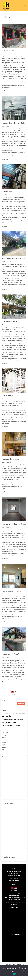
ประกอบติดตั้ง (5, 742)
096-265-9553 (14, 879)
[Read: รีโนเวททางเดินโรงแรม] (14, 307)
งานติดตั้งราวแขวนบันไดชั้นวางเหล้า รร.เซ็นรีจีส (12, 719)
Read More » (5, 91)
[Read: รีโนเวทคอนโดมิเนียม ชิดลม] (14, 576)
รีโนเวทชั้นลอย (7, 191)
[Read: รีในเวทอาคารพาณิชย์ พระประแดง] (14, 509)
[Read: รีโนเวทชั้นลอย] (14, 176)
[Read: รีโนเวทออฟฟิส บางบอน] (14, 444)
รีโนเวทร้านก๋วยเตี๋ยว (9, 51)
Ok (14, 973)
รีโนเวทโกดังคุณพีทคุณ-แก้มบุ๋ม (13, 123)
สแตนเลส (4, 747)
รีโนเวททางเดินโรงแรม (10, 321)
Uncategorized (5, 735)
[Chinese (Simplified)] (12, 888)
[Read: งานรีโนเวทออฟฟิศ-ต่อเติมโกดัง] (14, 243)
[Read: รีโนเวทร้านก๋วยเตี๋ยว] (14, 36)
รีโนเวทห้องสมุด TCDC (10, 395)
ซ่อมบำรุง (4, 737)
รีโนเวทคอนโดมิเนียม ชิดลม (12, 591)
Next (14, 694)
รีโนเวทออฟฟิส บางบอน (10, 459)
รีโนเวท (3, 54)
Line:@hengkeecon (14, 880)
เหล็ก (3, 749)
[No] (26, 970)
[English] (14, 888)
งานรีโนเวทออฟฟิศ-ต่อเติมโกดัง (13, 258)
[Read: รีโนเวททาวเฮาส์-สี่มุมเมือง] (14, 639)
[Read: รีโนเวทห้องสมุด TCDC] (14, 381)
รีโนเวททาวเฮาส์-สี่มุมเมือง (11, 654)
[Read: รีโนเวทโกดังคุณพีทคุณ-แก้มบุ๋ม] (14, 108)
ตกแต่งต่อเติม (5, 740)
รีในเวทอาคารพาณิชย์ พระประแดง (14, 524)
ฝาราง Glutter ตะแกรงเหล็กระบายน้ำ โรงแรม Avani (13, 713)
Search (3, 701)
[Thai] (16, 888)
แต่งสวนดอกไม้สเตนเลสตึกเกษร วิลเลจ (11, 725)
